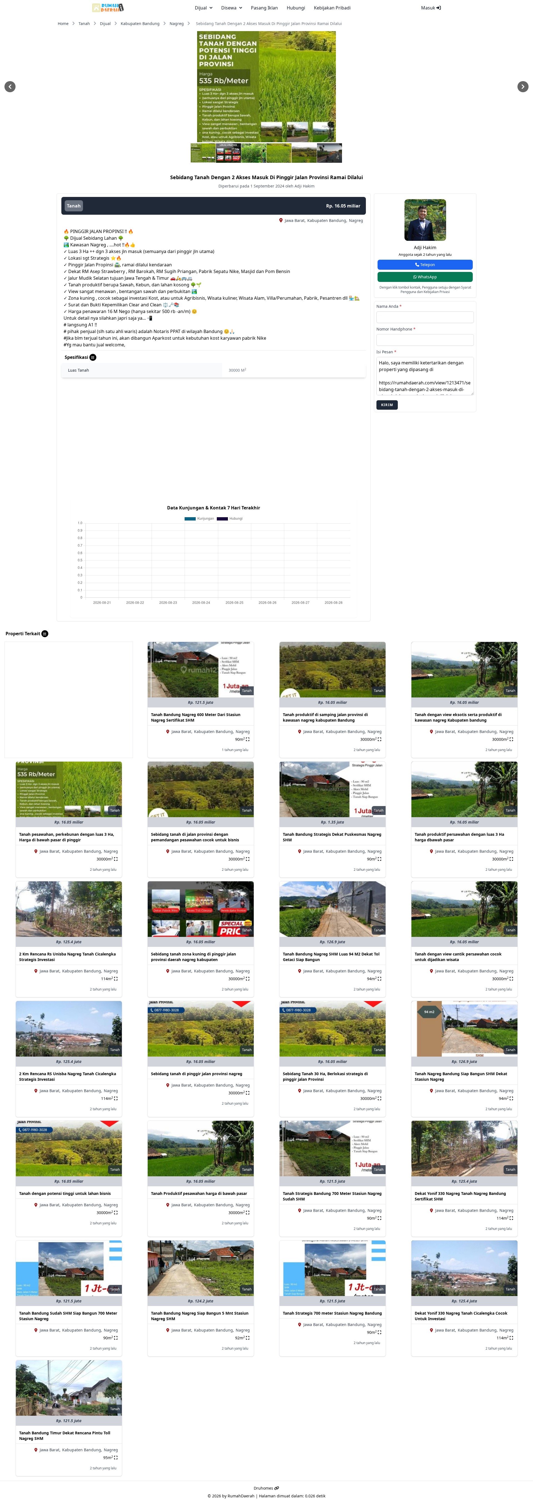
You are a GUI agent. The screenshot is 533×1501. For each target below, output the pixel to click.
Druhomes (264, 1488)
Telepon (427, 264)
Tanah (84, 23)
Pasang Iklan (264, 8)
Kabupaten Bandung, (327, 220)
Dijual (105, 23)
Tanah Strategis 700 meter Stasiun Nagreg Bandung (332, 1313)
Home (63, 23)
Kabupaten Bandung (140, 23)
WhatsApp (427, 276)
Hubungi (296, 8)
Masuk (428, 8)
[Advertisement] (69, 681)
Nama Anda (389, 306)
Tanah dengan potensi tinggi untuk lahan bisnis (65, 1193)
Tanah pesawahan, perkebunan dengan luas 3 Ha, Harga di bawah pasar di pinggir (66, 837)
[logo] (108, 7)
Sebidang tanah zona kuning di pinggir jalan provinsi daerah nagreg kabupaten (193, 956)
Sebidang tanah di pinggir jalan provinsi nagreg (196, 1073)
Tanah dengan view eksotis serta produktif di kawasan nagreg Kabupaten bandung (458, 717)
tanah (74, 206)
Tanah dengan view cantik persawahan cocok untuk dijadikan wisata (458, 956)
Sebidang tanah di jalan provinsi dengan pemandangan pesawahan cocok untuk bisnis (195, 837)
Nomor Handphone (396, 329)
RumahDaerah (241, 1496)
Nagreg (177, 23)
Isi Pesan (386, 351)
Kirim (387, 404)
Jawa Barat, (295, 220)
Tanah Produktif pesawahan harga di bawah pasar (199, 1193)
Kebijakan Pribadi (332, 8)
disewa (229, 8)
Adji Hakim (425, 247)
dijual (201, 8)
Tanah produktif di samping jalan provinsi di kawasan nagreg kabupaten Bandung (325, 717)
